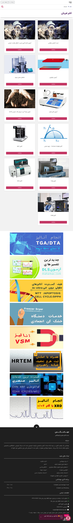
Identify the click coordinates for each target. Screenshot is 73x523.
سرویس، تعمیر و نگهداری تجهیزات (58, 476)
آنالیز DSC (19, 181)
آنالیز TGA (53, 181)
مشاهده (53, 50)
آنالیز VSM (53, 215)
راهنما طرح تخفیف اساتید (61, 464)
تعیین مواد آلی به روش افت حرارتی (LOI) (19, 112)
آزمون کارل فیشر (53, 112)
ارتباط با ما (11, 2)
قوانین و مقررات (63, 470)
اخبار (45, 464)
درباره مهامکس (63, 461)
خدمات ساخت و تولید (62, 473)
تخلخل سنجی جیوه (20, 77)
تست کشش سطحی (53, 43)
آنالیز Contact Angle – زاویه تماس (53, 146)
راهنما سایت (4, 2)
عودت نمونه (43, 470)
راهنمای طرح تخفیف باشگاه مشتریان (58, 467)
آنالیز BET (19, 146)
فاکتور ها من (43, 467)
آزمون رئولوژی (53, 77)
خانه (71, 7)
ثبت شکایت (43, 461)
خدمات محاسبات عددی (40, 473)
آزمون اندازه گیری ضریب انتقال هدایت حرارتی (19, 43)
